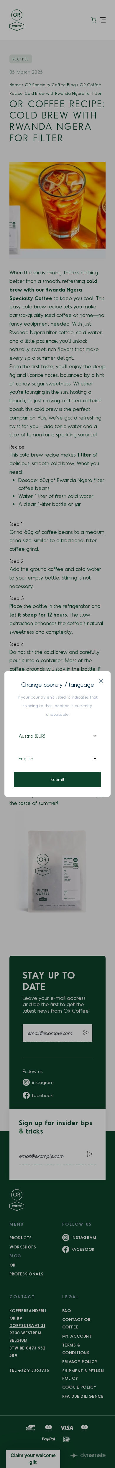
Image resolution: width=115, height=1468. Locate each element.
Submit (57, 779)
